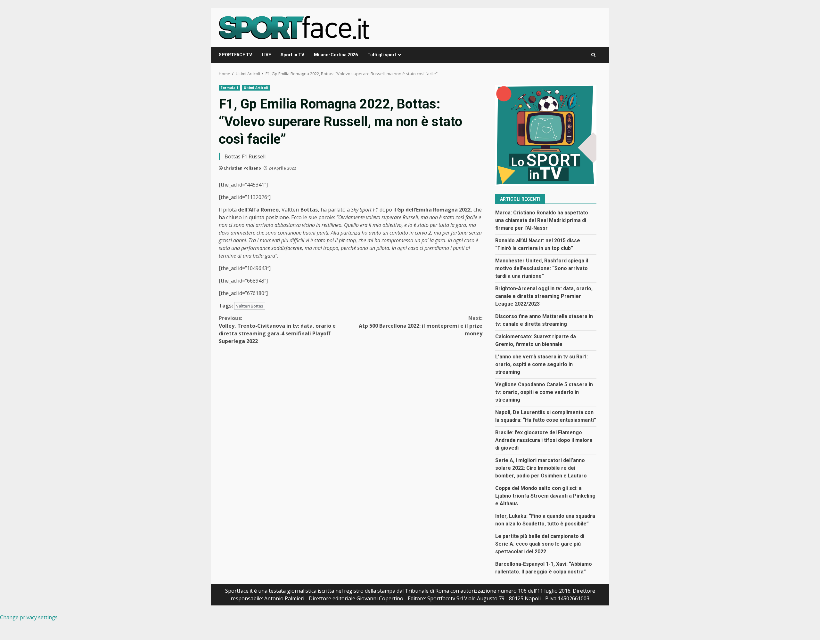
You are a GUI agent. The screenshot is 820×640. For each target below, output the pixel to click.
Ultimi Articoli (256, 87)
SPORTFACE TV (235, 54)
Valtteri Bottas (249, 306)
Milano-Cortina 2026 (336, 54)
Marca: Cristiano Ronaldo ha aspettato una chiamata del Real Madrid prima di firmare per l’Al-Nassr (541, 220)
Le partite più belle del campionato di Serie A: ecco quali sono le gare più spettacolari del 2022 (539, 544)
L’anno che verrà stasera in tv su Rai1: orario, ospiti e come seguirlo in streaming (541, 364)
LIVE (266, 54)
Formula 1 (229, 87)
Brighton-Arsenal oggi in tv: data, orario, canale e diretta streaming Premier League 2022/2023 (544, 296)
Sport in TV (292, 54)
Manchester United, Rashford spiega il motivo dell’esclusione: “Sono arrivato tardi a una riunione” (541, 268)
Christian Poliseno (242, 168)
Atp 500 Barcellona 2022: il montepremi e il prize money (420, 326)
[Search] (593, 55)
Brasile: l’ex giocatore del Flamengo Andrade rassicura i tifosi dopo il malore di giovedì (544, 440)
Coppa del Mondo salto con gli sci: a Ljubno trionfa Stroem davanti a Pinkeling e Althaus (545, 496)
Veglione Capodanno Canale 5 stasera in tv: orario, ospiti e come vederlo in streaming (544, 392)
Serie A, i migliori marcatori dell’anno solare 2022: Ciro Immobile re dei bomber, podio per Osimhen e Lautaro (541, 468)
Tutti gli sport (381, 54)
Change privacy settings (29, 617)
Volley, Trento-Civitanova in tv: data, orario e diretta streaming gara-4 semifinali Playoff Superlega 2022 (277, 330)
